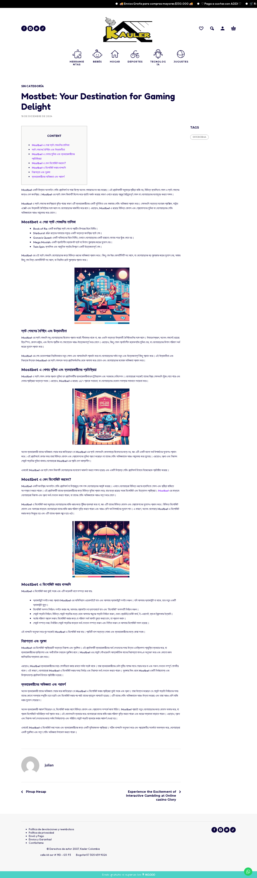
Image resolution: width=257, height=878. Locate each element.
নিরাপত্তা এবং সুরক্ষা (41, 172)
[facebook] (24, 28)
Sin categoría (32, 86)
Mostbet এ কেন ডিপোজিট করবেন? (49, 163)
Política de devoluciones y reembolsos (51, 829)
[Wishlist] (201, 28)
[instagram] (30, 28)
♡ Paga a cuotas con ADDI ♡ (207, 3)
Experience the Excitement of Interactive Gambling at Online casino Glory (151, 795)
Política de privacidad (41, 832)
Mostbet (163, 490)
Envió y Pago (36, 836)
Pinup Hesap (36, 791)
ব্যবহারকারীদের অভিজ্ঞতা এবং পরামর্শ (48, 176)
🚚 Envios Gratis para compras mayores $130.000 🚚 (142, 3)
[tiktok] (43, 28)
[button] (212, 28)
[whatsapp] (36, 28)
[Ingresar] (222, 28)
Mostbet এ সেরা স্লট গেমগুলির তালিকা (50, 145)
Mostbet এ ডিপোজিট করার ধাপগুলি (49, 167)
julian (49, 765)
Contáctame (36, 842)
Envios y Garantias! (40, 839)
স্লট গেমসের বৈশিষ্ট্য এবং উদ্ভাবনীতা (48, 149)
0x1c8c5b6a (199, 137)
